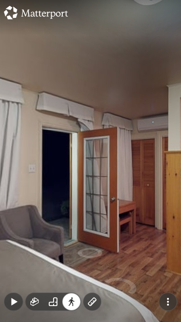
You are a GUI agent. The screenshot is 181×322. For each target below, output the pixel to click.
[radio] (35, 301)
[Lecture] (13, 301)
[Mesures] (92, 302)
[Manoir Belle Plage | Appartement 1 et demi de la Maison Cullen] (90, 161)
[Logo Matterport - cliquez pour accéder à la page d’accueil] (36, 12)
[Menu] (168, 302)
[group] (53, 302)
